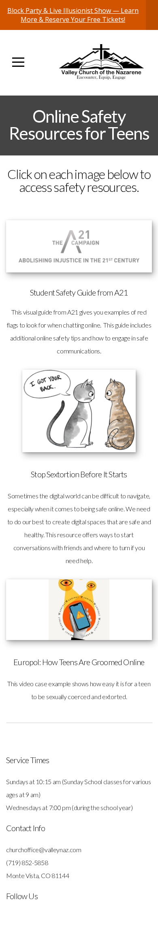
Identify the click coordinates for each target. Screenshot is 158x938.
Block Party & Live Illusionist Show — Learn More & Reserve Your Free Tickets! (73, 15)
